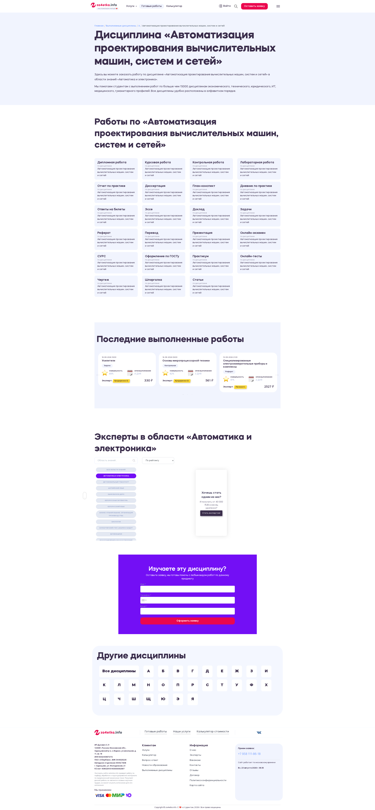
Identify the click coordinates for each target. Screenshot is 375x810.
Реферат (116, 239)
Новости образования (154, 765)
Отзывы (194, 770)
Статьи (211, 286)
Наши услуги (181, 731)
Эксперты (195, 755)
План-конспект (211, 192)
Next (275, 372)
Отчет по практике (116, 192)
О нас (193, 750)
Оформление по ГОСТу (163, 262)
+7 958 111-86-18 (249, 754)
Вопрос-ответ (150, 760)
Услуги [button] (130, 6)
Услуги (145, 750)
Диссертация (163, 192)
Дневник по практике (258, 192)
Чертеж (116, 286)
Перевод (163, 239)
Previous (96, 372)
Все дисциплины (119, 671)
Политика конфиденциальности (208, 780)
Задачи (258, 216)
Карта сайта (197, 785)
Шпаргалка (163, 286)
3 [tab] (191, 394)
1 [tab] (183, 394)
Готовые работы (152, 6)
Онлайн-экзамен (258, 239)
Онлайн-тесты (258, 262)
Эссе (163, 216)
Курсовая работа (163, 169)
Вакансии (195, 760)
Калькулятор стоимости (213, 731)
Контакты (195, 765)
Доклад (211, 216)
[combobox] (143, 600)
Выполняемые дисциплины (121, 26)
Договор (195, 775)
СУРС (116, 262)
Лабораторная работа (258, 169)
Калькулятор (174, 6)
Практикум (211, 262)
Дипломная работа (116, 169)
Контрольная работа (211, 169)
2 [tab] (187, 394)
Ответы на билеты (116, 216)
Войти (227, 6)
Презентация (211, 239)
